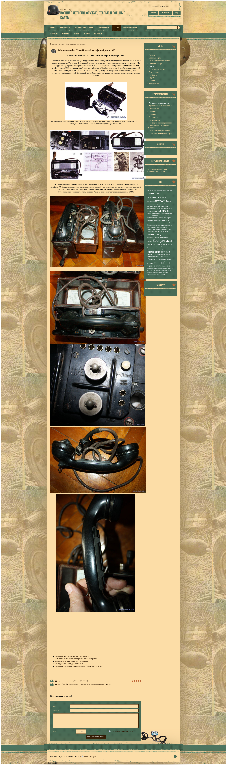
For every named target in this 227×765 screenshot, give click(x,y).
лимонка (149, 241)
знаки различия (156, 213)
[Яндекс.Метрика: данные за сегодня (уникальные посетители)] (89, 757)
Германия (165, 272)
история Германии (152, 268)
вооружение (153, 244)
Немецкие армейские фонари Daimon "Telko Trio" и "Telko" (79, 666)
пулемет (149, 272)
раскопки (159, 204)
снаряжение (100, 684)
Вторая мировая (161, 249)
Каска (161, 256)
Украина (157, 229)
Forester (77, 681)
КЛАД (155, 206)
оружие (165, 251)
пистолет (170, 268)
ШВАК (167, 231)
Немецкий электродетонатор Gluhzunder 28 (72, 656)
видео (167, 225)
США (169, 270)
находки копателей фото (156, 218)
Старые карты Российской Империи (158, 127)
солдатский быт (163, 215)
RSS (168, 6)
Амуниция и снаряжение (76, 44)
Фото (156, 208)
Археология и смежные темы (160, 106)
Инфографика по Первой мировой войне (71, 661)
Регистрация (165, 13)
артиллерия (151, 270)
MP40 (154, 190)
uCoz (80, 757)
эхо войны (161, 262)
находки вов (152, 204)
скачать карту (161, 223)
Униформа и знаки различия (160, 123)
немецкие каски (164, 237)
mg (163, 231)
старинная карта (152, 220)
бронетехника (163, 270)
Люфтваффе (164, 213)
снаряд (164, 198)
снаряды (169, 244)
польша (165, 268)
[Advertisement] (95, 634)
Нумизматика (154, 120)
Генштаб (163, 247)
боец (170, 208)
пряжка (149, 215)
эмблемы (165, 204)
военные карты (153, 274)
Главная (153, 13)
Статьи (61, 44)
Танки (157, 270)
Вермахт (150, 254)
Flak (161, 229)
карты (169, 218)
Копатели (155, 216)
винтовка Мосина (155, 247)
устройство (164, 227)
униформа (158, 254)
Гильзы (170, 215)
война (170, 213)
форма (149, 213)
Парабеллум (159, 190)
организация (151, 201)
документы (159, 259)
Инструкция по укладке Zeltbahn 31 (69, 664)
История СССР (166, 266)
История (152, 114)
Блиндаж (163, 210)
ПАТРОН (162, 274)
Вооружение (154, 117)
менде (159, 220)
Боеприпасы (154, 109)
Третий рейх (151, 231)
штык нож (166, 190)
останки (166, 256)
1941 (170, 225)
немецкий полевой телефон (89, 684)
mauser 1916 (166, 229)
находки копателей (154, 195)
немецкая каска (153, 256)
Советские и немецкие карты (160, 133)
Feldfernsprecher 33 (74, 684)
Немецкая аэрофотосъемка (159, 131)
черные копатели (154, 266)
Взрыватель (153, 211)
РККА (160, 272)
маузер (169, 201)
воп (148, 211)
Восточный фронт (164, 208)
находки (153, 234)
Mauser (160, 231)
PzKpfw (149, 190)
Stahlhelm (151, 229)
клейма (162, 206)
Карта (166, 206)
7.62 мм (160, 268)
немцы (153, 227)
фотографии (151, 208)
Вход (176, 13)
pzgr (148, 247)
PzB (171, 190)
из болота (158, 227)
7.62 (159, 206)
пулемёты (155, 272)
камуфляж (150, 206)
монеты (164, 244)
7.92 (156, 231)
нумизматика (151, 249)
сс (169, 211)
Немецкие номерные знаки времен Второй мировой (76, 659)
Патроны (152, 111)
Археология (163, 235)
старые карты (152, 223)
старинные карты (159, 225)
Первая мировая (165, 254)
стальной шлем (153, 237)
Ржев (148, 227)
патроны (161, 201)
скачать (165, 220)
